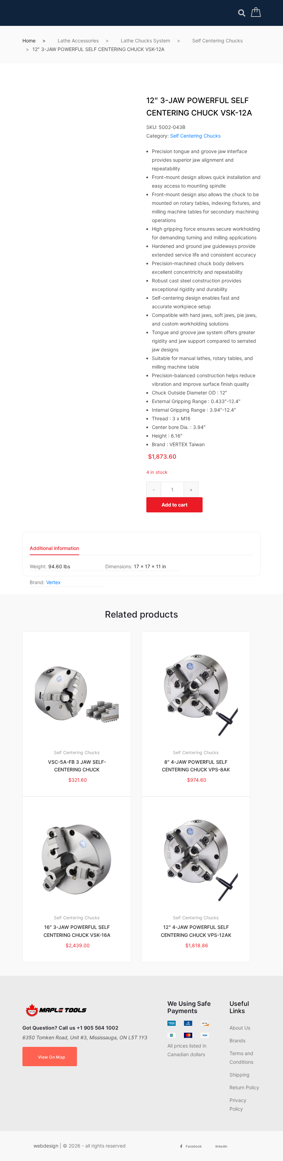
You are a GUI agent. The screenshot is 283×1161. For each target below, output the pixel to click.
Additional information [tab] (54, 548)
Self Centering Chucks (217, 40)
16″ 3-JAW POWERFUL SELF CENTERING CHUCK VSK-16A (76, 931)
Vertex (53, 582)
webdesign (45, 1146)
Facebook (194, 1146)
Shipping (240, 1075)
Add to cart (174, 505)
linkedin (221, 1146)
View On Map (51, 1057)
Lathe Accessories (78, 40)
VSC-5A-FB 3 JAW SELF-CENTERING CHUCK (77, 766)
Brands (237, 1040)
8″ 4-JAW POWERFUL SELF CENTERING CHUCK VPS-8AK (196, 766)
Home (29, 40)
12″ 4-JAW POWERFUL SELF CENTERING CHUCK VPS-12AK (196, 931)
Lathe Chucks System (145, 40)
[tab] (54, 550)
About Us (240, 1028)
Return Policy (244, 1087)
